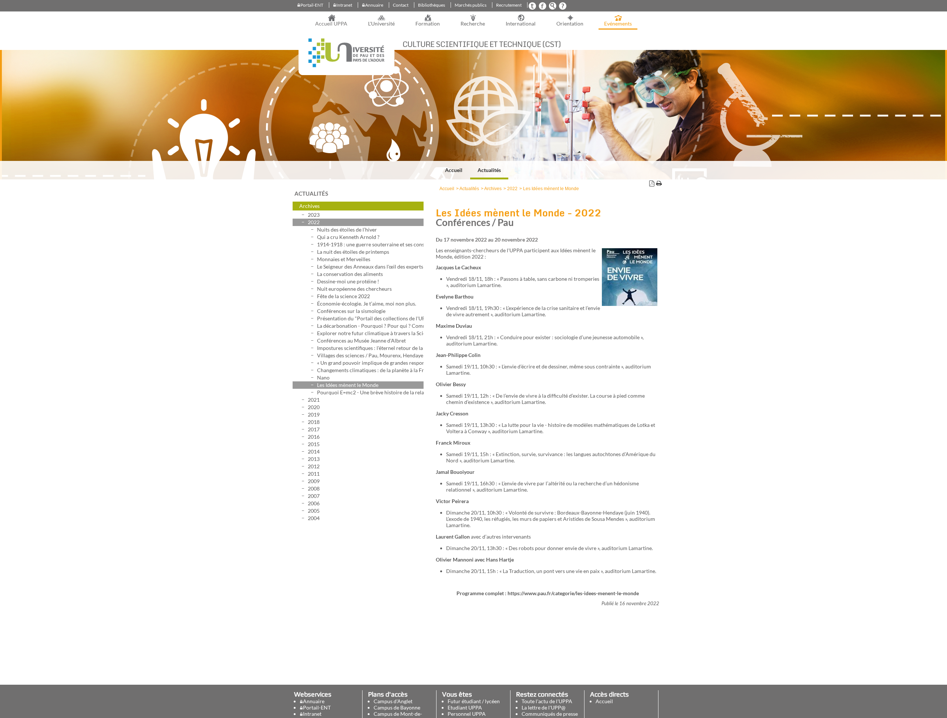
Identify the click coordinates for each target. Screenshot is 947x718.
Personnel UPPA (467, 714)
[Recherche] (552, 8)
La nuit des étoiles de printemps (353, 252)
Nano (323, 377)
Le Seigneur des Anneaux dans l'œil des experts (370, 266)
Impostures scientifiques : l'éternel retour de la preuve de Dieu (370, 348)
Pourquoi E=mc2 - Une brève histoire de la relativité (370, 392)
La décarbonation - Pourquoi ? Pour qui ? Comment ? (370, 326)
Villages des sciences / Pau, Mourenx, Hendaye (370, 355)
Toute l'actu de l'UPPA (547, 701)
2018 (314, 422)
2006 (314, 503)
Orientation (569, 24)
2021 (314, 400)
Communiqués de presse (550, 714)
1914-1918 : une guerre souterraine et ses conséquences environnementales (370, 244)
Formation (427, 24)
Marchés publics (470, 5)
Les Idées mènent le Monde (347, 385)
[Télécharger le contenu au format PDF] (652, 184)
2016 (314, 437)
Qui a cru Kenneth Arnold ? (348, 237)
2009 (314, 481)
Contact (400, 5)
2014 (314, 451)
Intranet (344, 5)
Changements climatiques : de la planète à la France (370, 370)
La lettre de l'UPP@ (544, 707)
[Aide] (562, 8)
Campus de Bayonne (397, 707)
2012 (314, 466)
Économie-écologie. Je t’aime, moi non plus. (366, 303)
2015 (314, 444)
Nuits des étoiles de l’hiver (347, 229)
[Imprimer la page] (659, 184)
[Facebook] (542, 8)
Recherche (473, 24)
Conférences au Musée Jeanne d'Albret (361, 340)
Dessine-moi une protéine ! (348, 281)
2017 (314, 429)
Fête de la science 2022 (343, 296)
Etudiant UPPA (465, 707)
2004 (314, 518)
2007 (314, 496)
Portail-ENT (311, 5)
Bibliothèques (431, 5)
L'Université (381, 24)
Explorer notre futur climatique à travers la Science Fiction (370, 333)
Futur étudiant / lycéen (474, 701)
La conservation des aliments (350, 274)
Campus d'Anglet (393, 701)
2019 (314, 414)
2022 (314, 222)
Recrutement (509, 5)
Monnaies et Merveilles (343, 259)
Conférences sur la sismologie (351, 311)
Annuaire (374, 5)
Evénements (618, 24)
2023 (314, 215)
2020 (314, 407)
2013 (314, 459)
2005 (314, 511)
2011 (314, 474)
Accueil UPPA (331, 24)
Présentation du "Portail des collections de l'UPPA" (370, 318)
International (521, 24)
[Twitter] (532, 8)
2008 (314, 488)
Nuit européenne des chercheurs (354, 289)
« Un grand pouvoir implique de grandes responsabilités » (370, 363)
